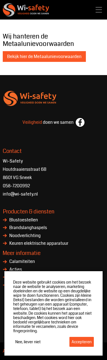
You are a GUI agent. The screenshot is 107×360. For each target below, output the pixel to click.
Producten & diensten (28, 212)
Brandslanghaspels (28, 228)
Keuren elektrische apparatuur (38, 243)
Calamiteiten (22, 262)
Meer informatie (22, 253)
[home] (26, 9)
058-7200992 (16, 186)
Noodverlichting (25, 236)
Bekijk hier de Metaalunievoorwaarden (44, 56)
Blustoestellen (23, 220)
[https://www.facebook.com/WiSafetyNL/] (80, 122)
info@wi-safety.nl (20, 194)
